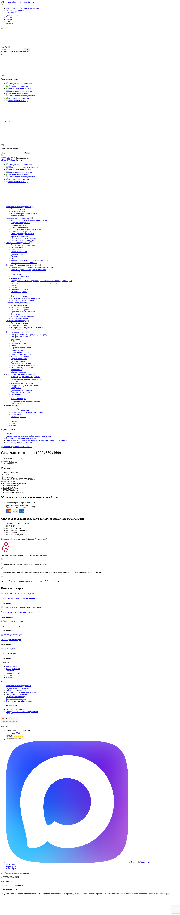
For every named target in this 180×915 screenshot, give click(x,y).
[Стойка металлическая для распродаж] (18, 594)
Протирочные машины (20, 392)
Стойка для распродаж (11, 640)
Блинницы (15, 339)
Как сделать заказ (13, 669)
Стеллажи (15, 256)
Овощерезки (16, 388)
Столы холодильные (19, 236)
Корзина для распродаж (11, 626)
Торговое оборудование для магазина (23, 265)
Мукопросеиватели (19, 305)
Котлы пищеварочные (20, 352)
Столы (13, 258)
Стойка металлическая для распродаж (18, 598)
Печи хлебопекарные (20, 310)
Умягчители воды (18, 399)
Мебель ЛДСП (17, 278)
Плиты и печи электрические (23, 363)
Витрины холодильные (20, 223)
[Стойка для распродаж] (11, 635)
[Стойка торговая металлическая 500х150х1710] (21, 607)
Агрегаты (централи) (19, 323)
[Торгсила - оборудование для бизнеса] (17, 2)
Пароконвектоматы (19, 359)
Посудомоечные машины (21, 390)
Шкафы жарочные (18, 372)
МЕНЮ (4, 4)
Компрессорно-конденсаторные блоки (27, 328)
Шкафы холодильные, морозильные (26, 238)
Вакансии (10, 714)
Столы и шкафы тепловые (22, 367)
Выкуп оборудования (15, 11)
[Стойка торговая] (9, 649)
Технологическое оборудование (20, 374)
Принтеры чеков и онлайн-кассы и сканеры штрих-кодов (35, 283)
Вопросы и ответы (13, 673)
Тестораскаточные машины (22, 316)
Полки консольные (19, 252)
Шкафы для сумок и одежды (23, 300)
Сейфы (14, 287)
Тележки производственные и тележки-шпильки (31, 260)
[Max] (67, 862)
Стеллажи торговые (19, 292)
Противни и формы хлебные (23, 312)
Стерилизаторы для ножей (22, 294)
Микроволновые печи (20, 356)
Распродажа (16, 408)
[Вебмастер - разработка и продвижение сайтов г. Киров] (15, 869)
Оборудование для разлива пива (24, 385)
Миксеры (15, 381)
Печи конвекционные (20, 307)
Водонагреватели (18, 209)
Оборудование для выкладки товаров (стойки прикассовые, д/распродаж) (41, 281)
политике (161, 894)
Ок (168, 894)
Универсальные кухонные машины (25, 401)
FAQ (8, 22)
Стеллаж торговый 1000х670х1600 (20, 442)
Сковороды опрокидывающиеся (24, 365)
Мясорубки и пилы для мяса (22, 383)
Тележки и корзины (19, 296)
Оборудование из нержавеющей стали (27, 412)
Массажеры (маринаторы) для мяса (25, 377)
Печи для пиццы (18, 361)
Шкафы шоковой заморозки (22, 240)
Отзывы (9, 17)
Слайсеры (15, 396)
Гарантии (10, 671)
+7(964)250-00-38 (13, 733)
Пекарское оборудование (17, 303)
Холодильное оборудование (19, 218)
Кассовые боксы (17, 272)
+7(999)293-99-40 (8, 52)
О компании (11, 13)
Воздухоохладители (19, 325)
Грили (13, 345)
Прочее (14, 285)
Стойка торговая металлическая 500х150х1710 (21, 612)
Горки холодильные (19, 225)
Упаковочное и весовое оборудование (26, 298)
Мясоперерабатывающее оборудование (27, 379)
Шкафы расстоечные (19, 318)
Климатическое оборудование (19, 207)
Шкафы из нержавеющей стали (24, 263)
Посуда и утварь (17, 254)
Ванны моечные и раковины (23, 245)
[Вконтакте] (143, 862)
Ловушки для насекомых (21, 276)
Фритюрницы (16, 370)
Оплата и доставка (13, 15)
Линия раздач (16, 274)
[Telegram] (133, 862)
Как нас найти (12, 666)
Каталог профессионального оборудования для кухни (28, 436)
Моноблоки (16, 330)
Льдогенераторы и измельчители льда (26, 229)
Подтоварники (17, 249)
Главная (9, 434)
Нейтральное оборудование (18, 243)
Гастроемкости (17, 247)
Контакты (10, 24)
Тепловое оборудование (17, 332)
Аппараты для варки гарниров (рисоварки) (29, 334)
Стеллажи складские (19, 289)
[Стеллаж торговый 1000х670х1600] (16, 447)
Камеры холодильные (20, 227)
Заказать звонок (22, 52)
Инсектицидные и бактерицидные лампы (28, 270)
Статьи (9, 19)
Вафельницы (16, 341)
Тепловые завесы (18, 216)
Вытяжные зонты (18, 211)
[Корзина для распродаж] (12, 621)
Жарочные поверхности (21, 348)
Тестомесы (15, 314)
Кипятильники (17, 350)
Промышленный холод (17, 321)
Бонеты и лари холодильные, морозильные (29, 220)
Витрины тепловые (19, 343)
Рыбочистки (16, 394)
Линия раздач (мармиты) (21, 231)
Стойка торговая (8, 653)
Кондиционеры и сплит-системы (24, 213)
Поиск (27, 49)
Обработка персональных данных (15, 873)
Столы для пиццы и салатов (22, 234)
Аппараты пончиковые (20, 337)
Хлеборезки (16, 403)
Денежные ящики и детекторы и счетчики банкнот (32, 267)
